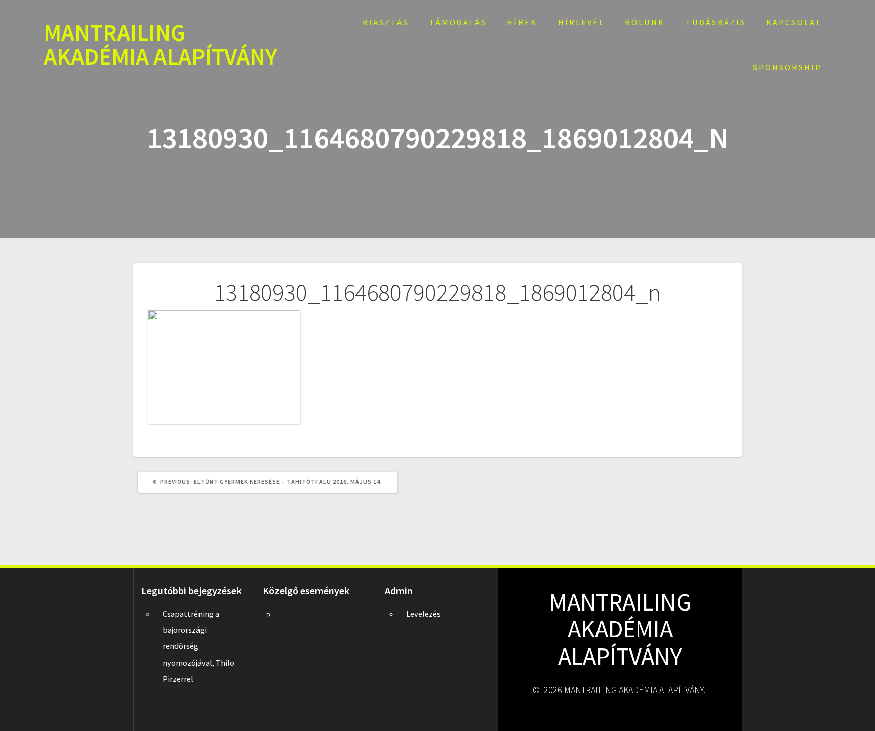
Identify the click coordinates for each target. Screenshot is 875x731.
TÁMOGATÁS (458, 22)
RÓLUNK (645, 22)
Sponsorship (787, 67)
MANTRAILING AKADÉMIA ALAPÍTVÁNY (160, 45)
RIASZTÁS (386, 22)
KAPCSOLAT (794, 22)
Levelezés (423, 613)
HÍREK (522, 22)
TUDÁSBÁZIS (716, 22)
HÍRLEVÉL (581, 22)
